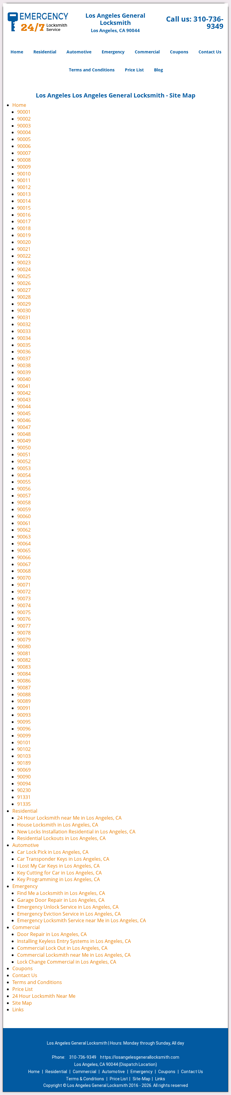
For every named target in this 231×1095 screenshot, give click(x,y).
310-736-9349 (208, 22)
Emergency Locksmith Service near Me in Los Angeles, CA (81, 920)
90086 (24, 680)
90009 (24, 167)
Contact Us (210, 52)
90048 (24, 434)
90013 (24, 194)
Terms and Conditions (92, 70)
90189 (24, 763)
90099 (24, 735)
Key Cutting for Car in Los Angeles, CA (59, 872)
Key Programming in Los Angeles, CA (58, 879)
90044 (24, 406)
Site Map (22, 1003)
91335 (24, 804)
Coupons (179, 52)
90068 (24, 571)
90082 (24, 660)
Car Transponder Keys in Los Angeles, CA (63, 859)
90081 (24, 653)
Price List (134, 70)
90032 (24, 324)
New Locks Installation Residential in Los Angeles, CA (76, 831)
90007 (24, 153)
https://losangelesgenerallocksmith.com (139, 1057)
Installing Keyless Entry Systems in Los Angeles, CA (74, 941)
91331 (24, 797)
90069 (24, 769)
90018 (24, 228)
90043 (24, 399)
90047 (24, 427)
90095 (24, 721)
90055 (24, 481)
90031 (24, 317)
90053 (24, 468)
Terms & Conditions (85, 1078)
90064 (24, 543)
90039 (24, 372)
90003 (24, 125)
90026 (24, 283)
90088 (24, 694)
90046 (24, 420)
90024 (24, 269)
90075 (24, 612)
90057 (24, 495)
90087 (24, 687)
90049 (24, 440)
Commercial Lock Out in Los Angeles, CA (62, 948)
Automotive (78, 52)
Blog (158, 70)
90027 (24, 290)
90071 (24, 584)
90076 (24, 619)
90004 (24, 132)
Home (17, 52)
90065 (24, 550)
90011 (24, 180)
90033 (24, 331)
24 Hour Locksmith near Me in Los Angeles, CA (69, 817)
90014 (24, 201)
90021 (24, 249)
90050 (24, 447)
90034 (24, 338)
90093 (24, 715)
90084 (24, 673)
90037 (24, 358)
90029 (24, 304)
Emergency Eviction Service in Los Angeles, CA (69, 913)
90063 (24, 536)
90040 (24, 379)
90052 (24, 461)
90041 (24, 386)
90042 (24, 393)
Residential (44, 52)
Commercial (147, 52)
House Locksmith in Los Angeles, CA (57, 824)
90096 (24, 728)
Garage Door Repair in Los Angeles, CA (60, 900)
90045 (24, 413)
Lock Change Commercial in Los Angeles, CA (66, 961)
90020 (24, 242)
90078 (24, 632)
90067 (24, 564)
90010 (24, 173)
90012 (24, 187)
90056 (24, 488)
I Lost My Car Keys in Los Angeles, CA (58, 865)
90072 (24, 591)
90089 (24, 701)
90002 (24, 119)
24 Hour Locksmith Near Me (43, 996)
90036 (24, 351)
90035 (24, 345)
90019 (24, 235)
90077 (24, 625)
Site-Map (141, 1078)
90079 (24, 639)
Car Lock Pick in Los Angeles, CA (52, 852)
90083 (24, 667)
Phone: (59, 1057)
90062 (24, 529)
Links (18, 1009)
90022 (24, 256)
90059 (24, 509)
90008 (24, 160)
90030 (24, 310)
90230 (24, 790)
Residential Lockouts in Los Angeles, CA (61, 838)
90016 (24, 215)
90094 (24, 783)
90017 (24, 221)
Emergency (113, 52)
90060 (24, 516)
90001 (24, 112)
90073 (24, 598)
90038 (24, 365)
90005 (24, 139)
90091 (24, 708)
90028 (24, 297)
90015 (24, 208)
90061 (24, 523)
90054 (24, 475)
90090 (24, 776)
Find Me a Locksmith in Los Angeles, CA (61, 893)
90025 (24, 276)
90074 (24, 605)
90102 (24, 749)
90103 (24, 756)
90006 (24, 146)
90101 (24, 742)
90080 (24, 646)
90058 (24, 502)
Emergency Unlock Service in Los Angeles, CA (68, 907)
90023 (24, 262)
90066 (24, 557)
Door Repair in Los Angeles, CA (52, 934)
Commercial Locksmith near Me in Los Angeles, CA (74, 955)
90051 (24, 454)
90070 (24, 577)
